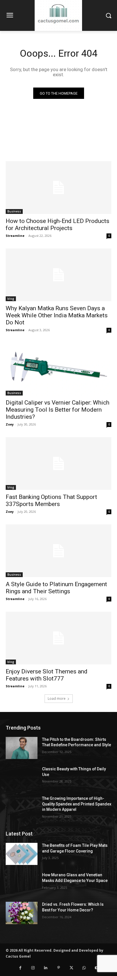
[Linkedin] (46, 968)
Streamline (15, 235)
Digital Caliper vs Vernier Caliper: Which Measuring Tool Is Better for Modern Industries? (57, 409)
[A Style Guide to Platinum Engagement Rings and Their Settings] (58, 550)
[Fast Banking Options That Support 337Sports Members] (58, 463)
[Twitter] (71, 968)
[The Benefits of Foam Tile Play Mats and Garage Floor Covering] (21, 854)
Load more (57, 698)
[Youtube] (97, 968)
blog (10, 299)
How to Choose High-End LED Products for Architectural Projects (57, 224)
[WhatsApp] (84, 968)
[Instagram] (33, 968)
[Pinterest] (59, 968)
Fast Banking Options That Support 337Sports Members (51, 500)
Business (14, 211)
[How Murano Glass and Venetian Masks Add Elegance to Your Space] (21, 883)
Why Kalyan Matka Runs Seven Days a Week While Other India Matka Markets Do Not (57, 315)
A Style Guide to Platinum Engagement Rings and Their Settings (56, 588)
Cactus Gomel (18, 956)
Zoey (10, 424)
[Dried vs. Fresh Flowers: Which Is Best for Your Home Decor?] (21, 913)
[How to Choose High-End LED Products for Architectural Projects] (58, 187)
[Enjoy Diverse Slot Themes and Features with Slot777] (58, 638)
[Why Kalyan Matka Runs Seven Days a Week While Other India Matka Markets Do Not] (58, 274)
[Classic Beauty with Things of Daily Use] (21, 777)
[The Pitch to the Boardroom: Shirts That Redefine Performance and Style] (21, 748)
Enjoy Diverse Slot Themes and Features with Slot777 (46, 675)
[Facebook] (20, 968)
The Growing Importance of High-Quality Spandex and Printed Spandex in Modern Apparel (76, 804)
